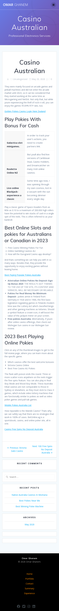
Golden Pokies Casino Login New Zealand (25, 111)
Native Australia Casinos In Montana (29, 494)
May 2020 (29, 524)
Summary (29, 588)
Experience (29, 593)
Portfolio (29, 578)
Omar (15, 4)
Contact (29, 583)
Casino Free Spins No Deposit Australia (24, 429)
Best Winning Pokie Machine (29, 506)
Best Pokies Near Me (29, 500)
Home (29, 573)
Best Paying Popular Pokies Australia (23, 275)
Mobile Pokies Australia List (18, 405)
